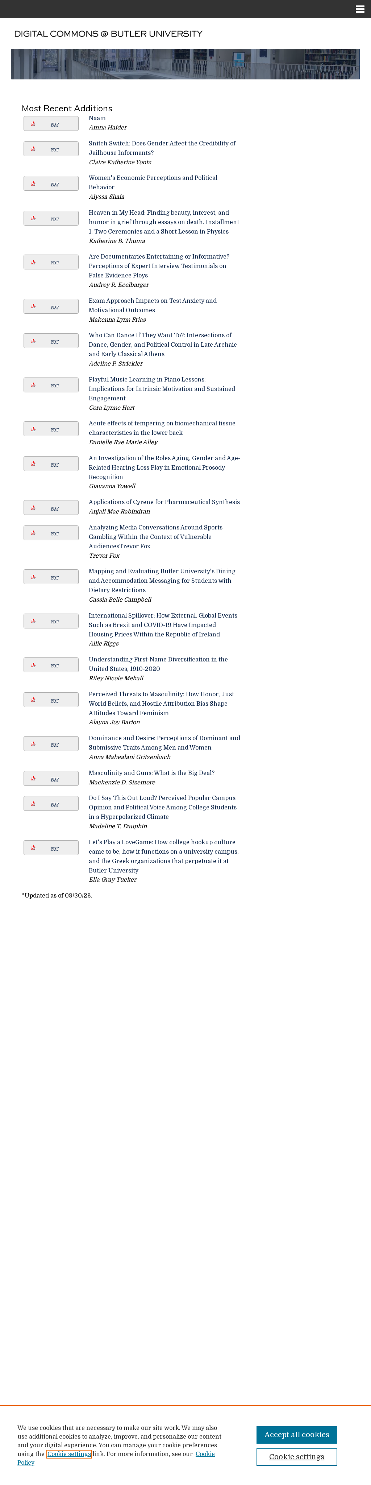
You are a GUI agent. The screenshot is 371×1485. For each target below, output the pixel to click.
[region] (185, 1445)
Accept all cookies (296, 1435)
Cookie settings (69, 1454)
